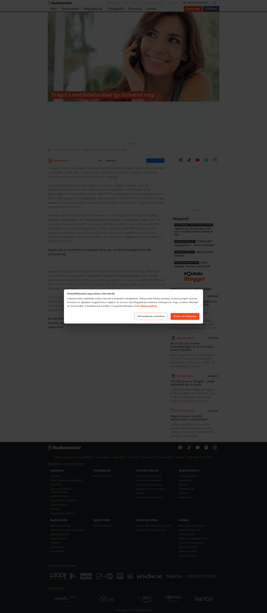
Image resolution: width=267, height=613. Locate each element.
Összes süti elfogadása (185, 316)
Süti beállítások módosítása (151, 316)
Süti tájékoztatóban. (146, 306)
